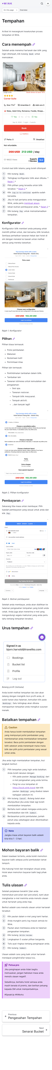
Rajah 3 (44, 207)
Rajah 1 (11, 181)
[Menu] (48, 4)
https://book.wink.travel (24, 787)
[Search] (42, 3)
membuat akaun (31, 203)
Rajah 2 (21, 189)
